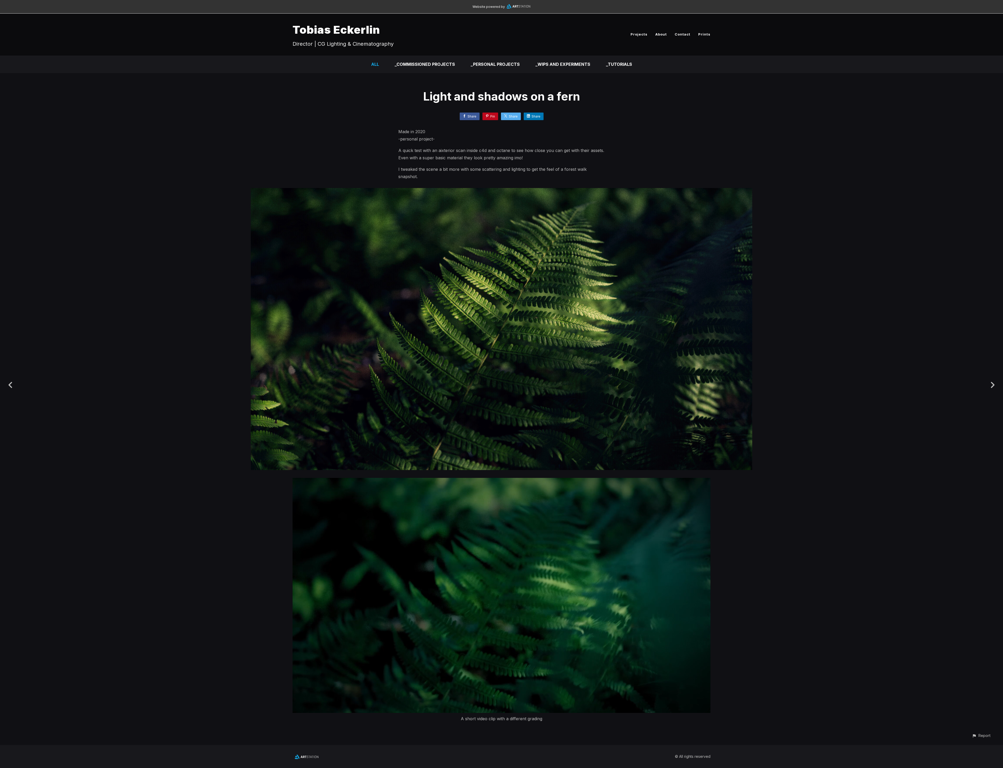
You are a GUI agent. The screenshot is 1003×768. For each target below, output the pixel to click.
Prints (704, 34)
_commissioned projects (425, 64)
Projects (639, 34)
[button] (981, 735)
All (375, 64)
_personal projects (495, 64)
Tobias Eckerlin (336, 29)
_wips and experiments (562, 64)
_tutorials (619, 64)
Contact (682, 34)
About (661, 34)
